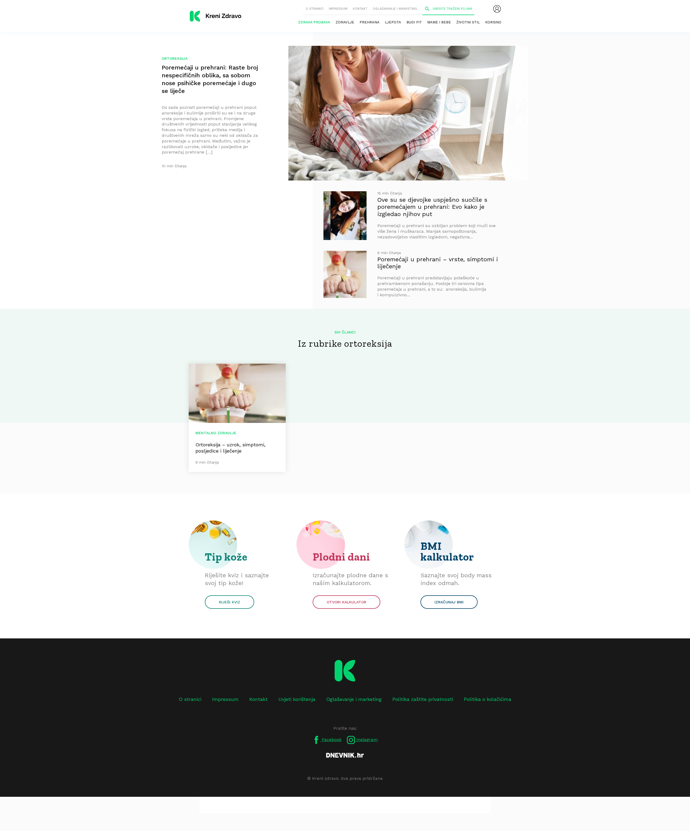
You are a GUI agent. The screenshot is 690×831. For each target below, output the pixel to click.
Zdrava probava (314, 22)
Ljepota (393, 22)
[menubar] (497, 9)
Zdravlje (345, 22)
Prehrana (370, 22)
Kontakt (360, 9)
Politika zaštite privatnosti (422, 699)
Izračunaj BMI (449, 602)
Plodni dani (341, 556)
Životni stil (468, 22)
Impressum (338, 9)
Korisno (493, 22)
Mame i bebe (439, 22)
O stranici (314, 9)
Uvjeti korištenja (296, 699)
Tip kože (226, 556)
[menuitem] (497, 9)
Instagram (366, 739)
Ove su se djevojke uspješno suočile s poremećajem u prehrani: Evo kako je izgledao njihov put (432, 206)
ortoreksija (175, 58)
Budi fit (414, 22)
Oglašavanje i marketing (395, 9)
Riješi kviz (229, 602)
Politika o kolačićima (487, 699)
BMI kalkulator (447, 551)
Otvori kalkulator (346, 602)
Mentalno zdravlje (215, 433)
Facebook (330, 739)
